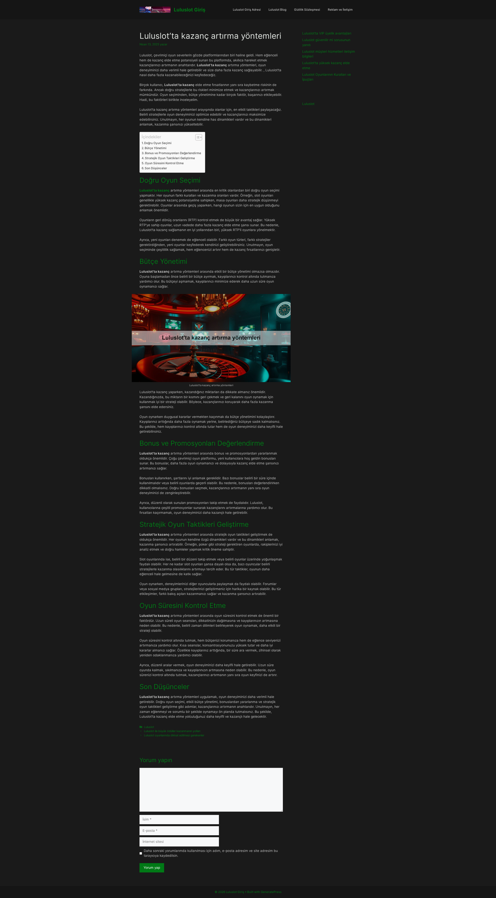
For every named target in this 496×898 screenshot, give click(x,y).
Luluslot (149, 727)
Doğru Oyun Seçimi (157, 143)
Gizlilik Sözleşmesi (307, 9)
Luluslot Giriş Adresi (247, 9)
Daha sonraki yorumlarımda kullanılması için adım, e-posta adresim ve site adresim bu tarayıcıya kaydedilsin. (211, 853)
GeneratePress (271, 892)
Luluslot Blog (277, 9)
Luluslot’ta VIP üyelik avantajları (326, 33)
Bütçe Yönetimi (155, 148)
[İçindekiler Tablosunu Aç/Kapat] (196, 137)
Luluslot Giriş (189, 10)
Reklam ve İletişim (340, 9)
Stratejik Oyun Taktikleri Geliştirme (170, 158)
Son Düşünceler (156, 168)
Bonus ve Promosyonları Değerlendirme (173, 153)
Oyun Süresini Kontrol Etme (164, 163)
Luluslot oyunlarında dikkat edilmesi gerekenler (174, 735)
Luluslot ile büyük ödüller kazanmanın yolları (172, 731)
